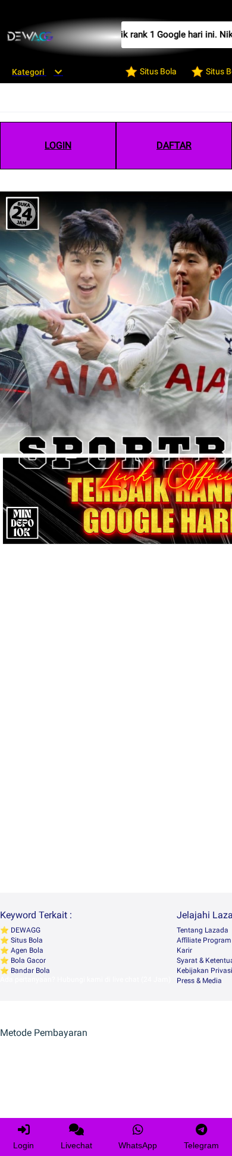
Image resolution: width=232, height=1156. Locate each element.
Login (23, 1145)
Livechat (76, 1145)
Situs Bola (26, 940)
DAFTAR (174, 145)
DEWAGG (24, 930)
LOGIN (58, 145)
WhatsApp (137, 1145)
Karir (184, 950)
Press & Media (199, 981)
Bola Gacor (27, 960)
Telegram (201, 1145)
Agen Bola (26, 950)
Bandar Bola (29, 970)
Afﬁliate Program (204, 940)
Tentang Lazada (202, 930)
